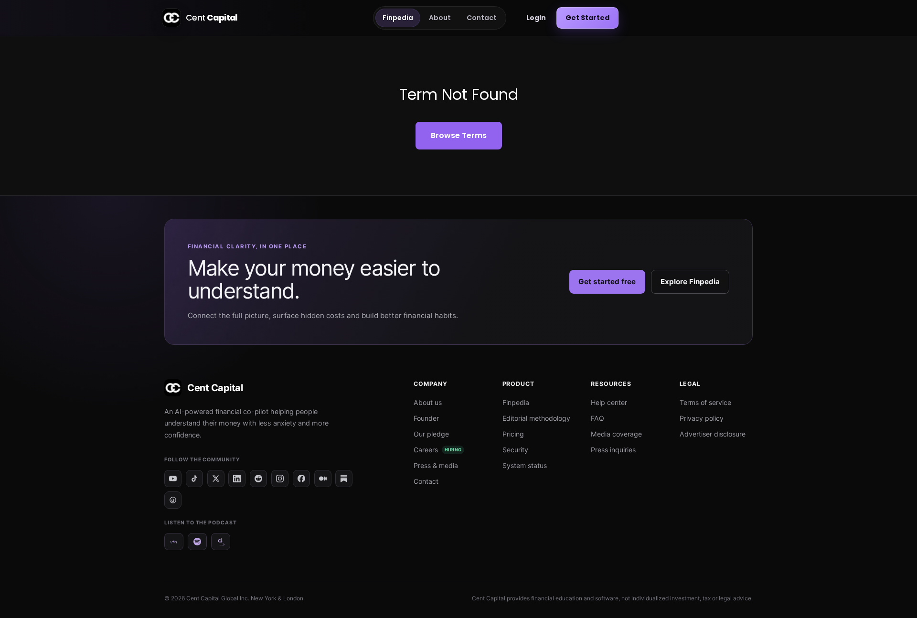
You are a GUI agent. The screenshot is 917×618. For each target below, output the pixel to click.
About (440, 17)
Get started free (607, 281)
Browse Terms (459, 135)
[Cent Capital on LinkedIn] (236, 478)
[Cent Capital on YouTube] (172, 478)
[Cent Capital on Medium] (322, 478)
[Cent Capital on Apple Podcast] (173, 541)
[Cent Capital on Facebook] (301, 478)
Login (536, 17)
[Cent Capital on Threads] (172, 500)
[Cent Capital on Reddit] (258, 478)
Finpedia (398, 17)
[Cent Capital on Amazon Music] (220, 541)
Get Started (587, 17)
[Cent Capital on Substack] (343, 478)
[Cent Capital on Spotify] (197, 541)
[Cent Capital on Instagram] (279, 478)
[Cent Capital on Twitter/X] (215, 478)
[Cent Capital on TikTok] (194, 478)
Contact (482, 17)
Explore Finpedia (690, 281)
